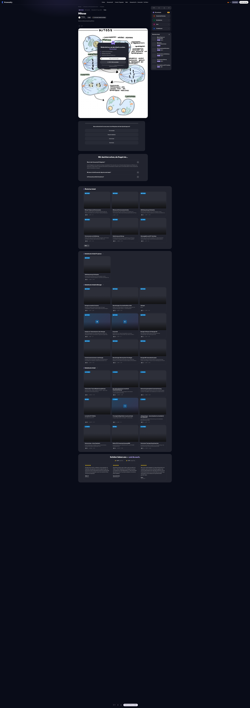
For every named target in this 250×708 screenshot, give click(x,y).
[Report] (169, 7)
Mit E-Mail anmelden (114, 62)
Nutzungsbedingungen (119, 65)
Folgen (89, 17)
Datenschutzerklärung (113, 66)
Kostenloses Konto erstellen (130, 704)
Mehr (86, 245)
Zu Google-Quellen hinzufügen (100, 17)
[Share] (164, 7)
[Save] (159, 7)
